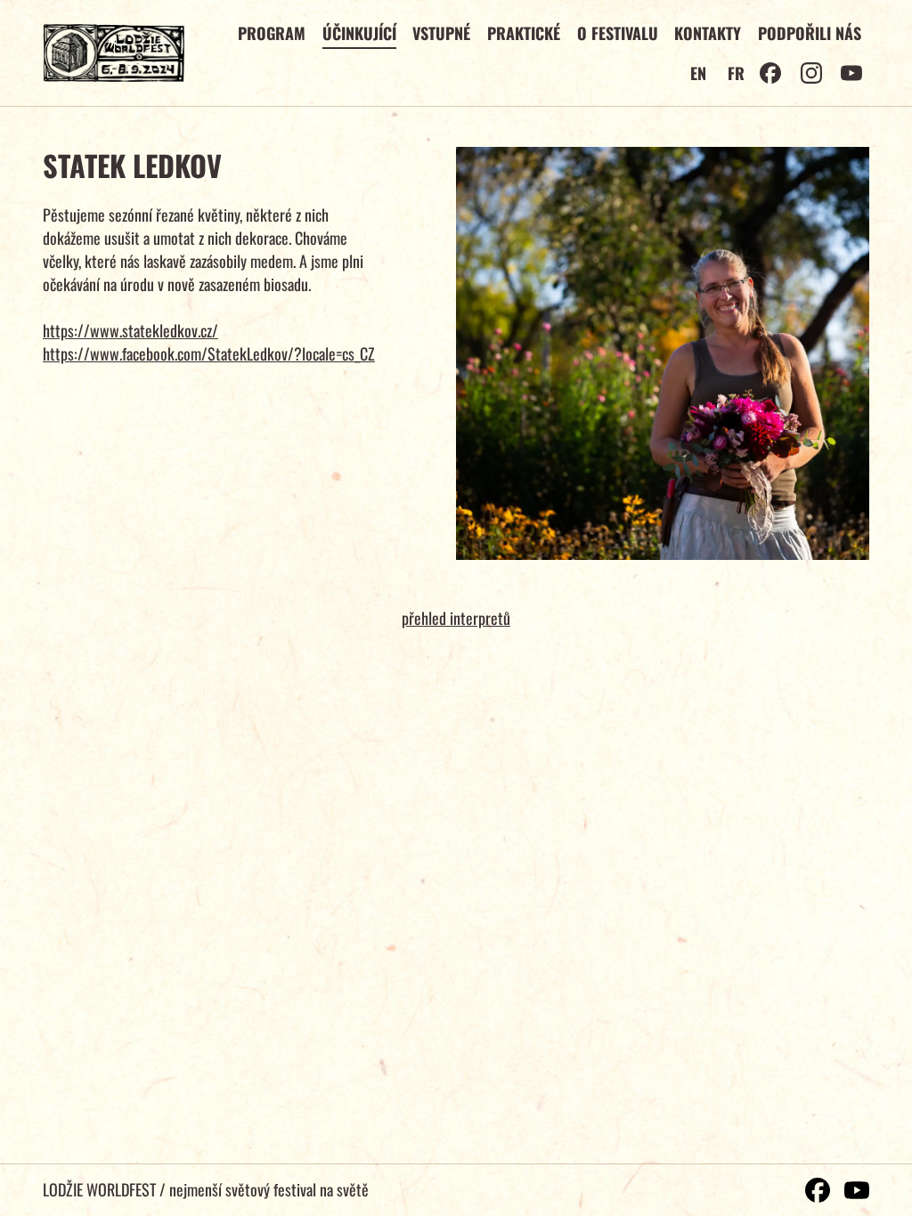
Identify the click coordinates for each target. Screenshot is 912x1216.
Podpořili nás (809, 33)
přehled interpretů (456, 617)
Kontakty (707, 33)
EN (698, 73)
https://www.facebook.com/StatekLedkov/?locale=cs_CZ (209, 353)
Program (271, 33)
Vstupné (441, 33)
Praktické (523, 33)
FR (736, 73)
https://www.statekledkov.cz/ (130, 330)
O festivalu (617, 33)
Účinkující (359, 33)
